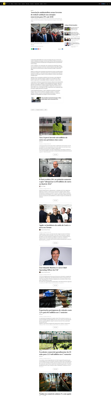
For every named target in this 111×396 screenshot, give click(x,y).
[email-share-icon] (38, 49)
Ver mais (55, 154)
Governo (33, 109)
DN (9, 3)
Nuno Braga (43, 186)
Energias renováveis (39, 109)
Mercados (27, 3)
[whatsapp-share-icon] (31, 49)
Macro (20, 3)
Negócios (23, 3)
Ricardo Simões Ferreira (45, 229)
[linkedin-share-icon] (37, 49)
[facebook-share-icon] (35, 49)
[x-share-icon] (33, 49)
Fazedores (32, 3)
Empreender (37, 3)
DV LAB (45, 3)
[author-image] (40, 186)
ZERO (46, 109)
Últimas (12, 3)
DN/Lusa (32, 44)
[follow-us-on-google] (62, 49)
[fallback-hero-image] (67, 29)
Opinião (41, 3)
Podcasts (16, 3)
